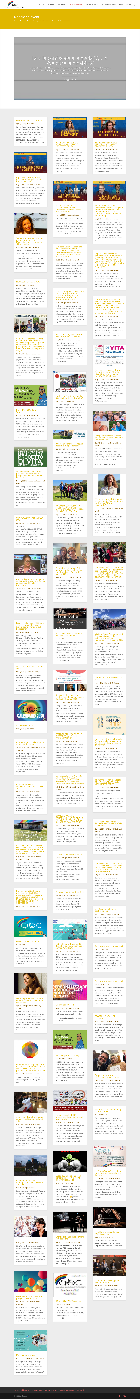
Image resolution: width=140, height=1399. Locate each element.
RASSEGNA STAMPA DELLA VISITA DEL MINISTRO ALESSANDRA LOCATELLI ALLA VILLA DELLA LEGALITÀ (70, 508)
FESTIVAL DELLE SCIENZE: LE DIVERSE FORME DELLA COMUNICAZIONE (69, 736)
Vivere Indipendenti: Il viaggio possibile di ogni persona (69, 444)
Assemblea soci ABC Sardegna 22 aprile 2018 (109, 1110)
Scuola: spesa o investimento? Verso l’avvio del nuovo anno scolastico (30, 1000)
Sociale (18, 1008)
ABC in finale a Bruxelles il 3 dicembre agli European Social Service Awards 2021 (70, 946)
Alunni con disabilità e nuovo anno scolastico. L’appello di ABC (29, 1119)
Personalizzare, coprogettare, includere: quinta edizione (70, 335)
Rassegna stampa (93, 4)
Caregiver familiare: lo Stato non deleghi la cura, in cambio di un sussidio (109, 437)
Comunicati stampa (33, 354)
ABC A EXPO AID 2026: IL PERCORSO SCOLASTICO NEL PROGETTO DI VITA (108, 144)
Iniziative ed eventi (33, 184)
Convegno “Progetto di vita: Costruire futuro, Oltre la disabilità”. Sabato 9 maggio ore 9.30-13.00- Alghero (108, 373)
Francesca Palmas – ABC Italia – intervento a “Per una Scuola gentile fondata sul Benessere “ (30, 626)
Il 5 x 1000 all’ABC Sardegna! (68, 1301)
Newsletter (30, 124)
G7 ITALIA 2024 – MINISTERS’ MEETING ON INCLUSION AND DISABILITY (109, 823)
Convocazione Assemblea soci (109, 981)
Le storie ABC (62, 4)
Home (41, 4)
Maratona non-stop (65, 1004)
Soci (107, 949)
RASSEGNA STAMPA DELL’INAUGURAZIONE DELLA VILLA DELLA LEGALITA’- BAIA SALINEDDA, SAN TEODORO (69, 819)
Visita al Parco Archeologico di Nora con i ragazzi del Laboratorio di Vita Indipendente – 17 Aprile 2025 (109, 637)
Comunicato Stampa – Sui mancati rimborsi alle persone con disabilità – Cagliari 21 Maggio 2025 (70, 571)
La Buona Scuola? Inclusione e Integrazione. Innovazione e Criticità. (109, 1173)
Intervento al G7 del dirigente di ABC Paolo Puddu (30, 743)
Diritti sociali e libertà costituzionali (105, 910)
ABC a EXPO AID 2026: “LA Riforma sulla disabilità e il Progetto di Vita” (28, 179)
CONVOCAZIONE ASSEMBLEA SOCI (29, 518)
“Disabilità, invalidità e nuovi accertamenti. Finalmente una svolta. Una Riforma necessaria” (109, 502)
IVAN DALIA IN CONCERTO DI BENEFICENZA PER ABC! (69, 634)
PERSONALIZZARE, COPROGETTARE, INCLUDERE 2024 (29, 786)
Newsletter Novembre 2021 (29, 941)
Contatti (128, 4)
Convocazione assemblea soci (69, 854)
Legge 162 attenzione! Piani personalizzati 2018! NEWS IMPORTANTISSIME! (68, 1178)
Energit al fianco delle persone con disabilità (70, 1237)
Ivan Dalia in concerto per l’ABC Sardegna (107, 1233)
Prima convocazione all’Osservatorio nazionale (107, 1076)
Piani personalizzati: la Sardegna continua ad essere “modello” (29, 1182)
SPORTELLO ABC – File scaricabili (105, 1017)
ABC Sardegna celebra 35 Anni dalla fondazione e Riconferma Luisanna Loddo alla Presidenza (30, 582)
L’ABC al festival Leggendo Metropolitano (107, 1281)
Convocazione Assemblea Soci (70, 892)
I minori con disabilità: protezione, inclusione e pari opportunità (69, 1117)
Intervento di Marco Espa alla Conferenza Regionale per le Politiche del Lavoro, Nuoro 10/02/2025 (108, 742)
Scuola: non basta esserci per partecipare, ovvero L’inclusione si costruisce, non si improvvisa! (30, 241)
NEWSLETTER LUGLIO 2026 (29, 120)
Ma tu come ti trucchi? (26, 1355)
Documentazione (109, 4)
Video (120, 4)
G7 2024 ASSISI (32, 748)
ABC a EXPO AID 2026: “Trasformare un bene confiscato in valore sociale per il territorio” (68, 208)
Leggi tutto (70, 79)
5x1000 (69, 1059)
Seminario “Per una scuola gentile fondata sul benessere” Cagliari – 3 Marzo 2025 (70, 697)
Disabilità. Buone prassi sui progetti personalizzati (29, 1297)
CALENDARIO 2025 (24, 725)
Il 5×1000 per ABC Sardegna (68, 1055)
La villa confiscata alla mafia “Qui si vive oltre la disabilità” (70, 60)
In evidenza (31, 481)
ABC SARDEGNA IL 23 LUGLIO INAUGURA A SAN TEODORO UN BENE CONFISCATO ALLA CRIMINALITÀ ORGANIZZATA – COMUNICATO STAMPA (30, 849)
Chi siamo (50, 4)
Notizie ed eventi (76, 4)
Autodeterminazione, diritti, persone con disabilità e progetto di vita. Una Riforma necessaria (30, 474)
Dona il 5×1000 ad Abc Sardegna (26, 411)
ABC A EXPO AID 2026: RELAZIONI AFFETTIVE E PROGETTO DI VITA (67, 144)
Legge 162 (20, 1304)
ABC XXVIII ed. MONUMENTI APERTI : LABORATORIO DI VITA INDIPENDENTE (108, 782)
